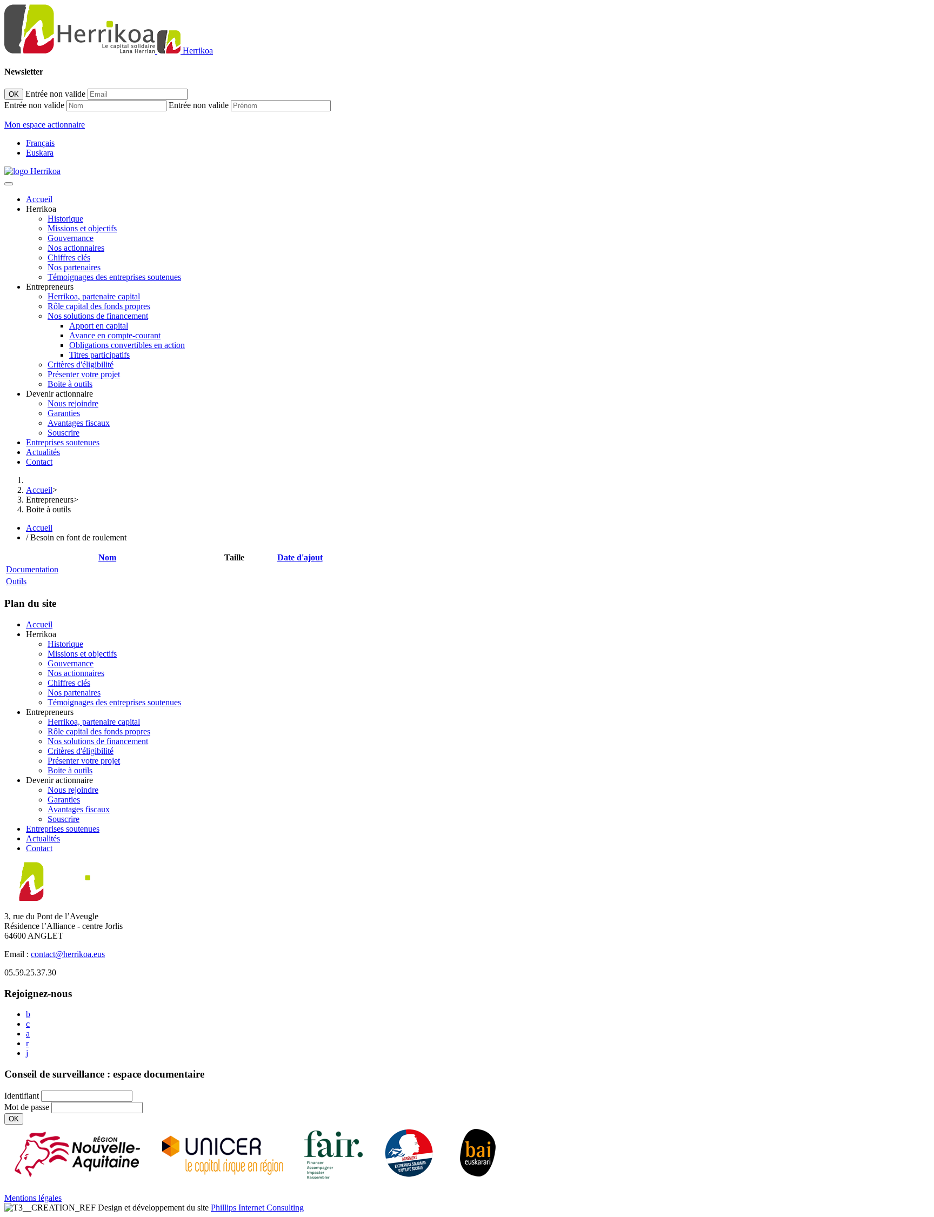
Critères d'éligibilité (81, 364)
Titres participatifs (99, 354)
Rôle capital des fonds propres (99, 306)
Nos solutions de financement (98, 315)
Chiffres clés (69, 257)
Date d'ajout (300, 557)
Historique (65, 218)
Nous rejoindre (73, 403)
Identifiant (21, 1095)
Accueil (39, 199)
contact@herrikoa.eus (68, 954)
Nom (107, 557)
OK (14, 94)
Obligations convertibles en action (127, 345)
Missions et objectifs (82, 228)
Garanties (64, 413)
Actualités (43, 452)
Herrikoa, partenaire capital (94, 296)
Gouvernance (71, 238)
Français (40, 143)
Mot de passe (26, 1107)
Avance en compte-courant (115, 335)
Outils (16, 581)
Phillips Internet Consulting (257, 1207)
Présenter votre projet (84, 374)
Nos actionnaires (76, 247)
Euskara (40, 152)
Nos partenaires (74, 267)
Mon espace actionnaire (44, 124)
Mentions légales (33, 1197)
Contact (39, 461)
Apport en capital (98, 325)
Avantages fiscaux (79, 422)
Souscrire (63, 432)
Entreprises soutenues (62, 442)
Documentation (32, 569)
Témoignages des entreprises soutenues (114, 277)
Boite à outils (70, 384)
